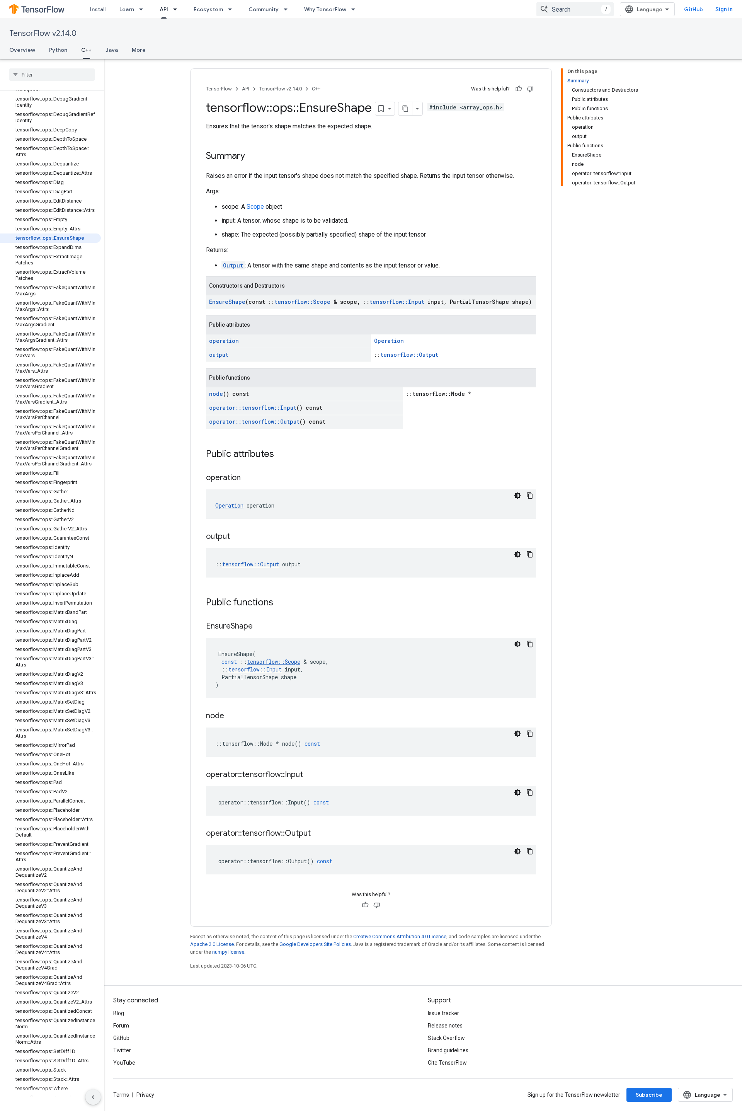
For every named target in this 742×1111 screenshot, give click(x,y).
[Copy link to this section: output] (237, 537)
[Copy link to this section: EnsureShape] (260, 626)
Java (112, 49)
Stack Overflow (446, 1038)
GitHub (693, 9)
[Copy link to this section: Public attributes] (281, 454)
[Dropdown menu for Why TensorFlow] (355, 9)
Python (58, 49)
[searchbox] (52, 74)
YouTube (124, 1063)
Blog (118, 1013)
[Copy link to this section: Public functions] (281, 603)
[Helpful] (518, 89)
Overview (22, 49)
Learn (126, 9)
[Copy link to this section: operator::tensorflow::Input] (310, 775)
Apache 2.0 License (212, 944)
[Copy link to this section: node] (232, 716)
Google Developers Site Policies (315, 944)
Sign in (724, 9)
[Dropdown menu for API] (177, 9)
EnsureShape (227, 301)
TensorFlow (219, 89)
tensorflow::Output (409, 354)
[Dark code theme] (517, 495)
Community (263, 9)
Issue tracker (443, 1013)
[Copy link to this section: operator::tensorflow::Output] (318, 833)
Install (98, 9)
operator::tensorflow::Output (254, 421)
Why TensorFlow (325, 9)
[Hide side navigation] (93, 1097)
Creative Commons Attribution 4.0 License (399, 936)
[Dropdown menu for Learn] (143, 9)
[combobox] (575, 9)
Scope (255, 206)
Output (233, 265)
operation (224, 340)
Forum (121, 1025)
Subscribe (649, 1094)
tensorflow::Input (396, 301)
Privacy (145, 1095)
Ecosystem (208, 9)
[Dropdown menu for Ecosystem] (232, 9)
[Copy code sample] (530, 495)
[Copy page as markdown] (405, 108)
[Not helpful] (530, 89)
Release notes (445, 1025)
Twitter (122, 1050)
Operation (389, 340)
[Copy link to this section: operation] (248, 478)
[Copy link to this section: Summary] (252, 156)
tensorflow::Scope (302, 301)
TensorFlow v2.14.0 (43, 33)
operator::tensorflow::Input (252, 407)
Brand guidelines (448, 1050)
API (164, 9)
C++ (86, 49)
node (216, 393)
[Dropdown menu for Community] (288, 9)
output (218, 354)
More (139, 49)
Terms (121, 1095)
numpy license (228, 952)
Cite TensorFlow (447, 1063)
